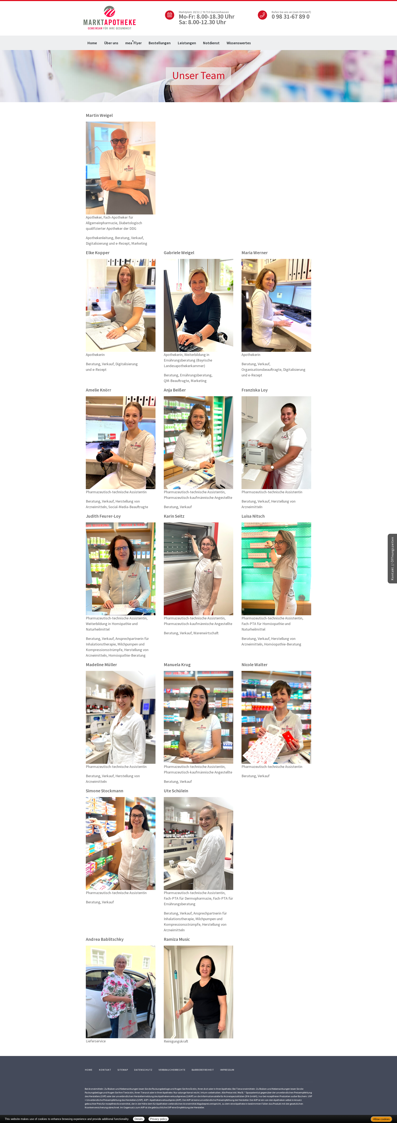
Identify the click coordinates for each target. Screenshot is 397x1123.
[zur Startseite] (109, 17)
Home (92, 43)
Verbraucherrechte (172, 1069)
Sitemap (122, 1069)
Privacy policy (158, 1119)
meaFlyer (133, 42)
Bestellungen (160, 43)
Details (139, 1119)
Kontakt (105, 1069)
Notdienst (211, 43)
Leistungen (187, 43)
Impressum (227, 1069)
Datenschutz (143, 1069)
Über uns (111, 43)
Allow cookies (381, 1119)
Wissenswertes (239, 43)
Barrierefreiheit (203, 1069)
